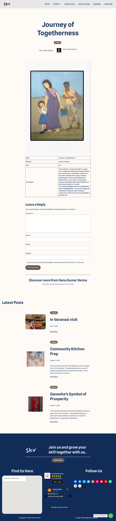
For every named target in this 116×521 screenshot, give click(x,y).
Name (28, 235)
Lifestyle (54, 313)
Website (28, 253)
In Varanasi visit (63, 319)
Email (27, 244)
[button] (70, 496)
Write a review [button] (57, 482)
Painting (57, 42)
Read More (54, 332)
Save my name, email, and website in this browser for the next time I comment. (56, 262)
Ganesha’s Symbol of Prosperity (68, 396)
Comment (29, 213)
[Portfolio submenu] (60, 4)
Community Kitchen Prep (67, 351)
